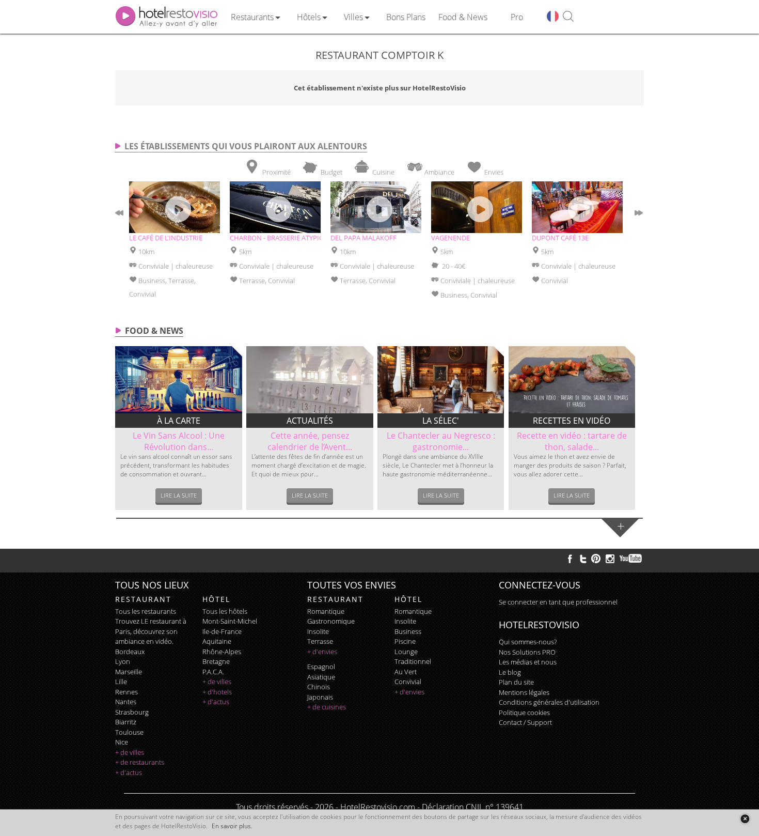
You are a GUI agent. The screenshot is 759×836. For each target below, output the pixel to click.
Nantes (125, 701)
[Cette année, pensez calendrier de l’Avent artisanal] (309, 379)
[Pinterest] (596, 558)
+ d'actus (128, 772)
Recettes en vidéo (571, 420)
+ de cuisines (326, 706)
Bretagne (216, 661)
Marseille (128, 671)
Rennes (126, 691)
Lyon (122, 661)
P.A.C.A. (213, 671)
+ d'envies (322, 651)
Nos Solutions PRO (527, 652)
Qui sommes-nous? (528, 641)
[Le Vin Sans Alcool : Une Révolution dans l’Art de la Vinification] (178, 379)
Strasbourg (132, 712)
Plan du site (516, 682)
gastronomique (331, 621)
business (407, 631)
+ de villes (129, 752)
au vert (405, 671)
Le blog (510, 672)
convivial (407, 681)
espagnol (321, 666)
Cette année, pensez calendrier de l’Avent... (309, 441)
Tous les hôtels (224, 611)
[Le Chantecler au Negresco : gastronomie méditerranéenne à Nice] (440, 379)
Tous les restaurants (145, 611)
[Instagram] (610, 560)
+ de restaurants (139, 762)
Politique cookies (524, 712)
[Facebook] (570, 558)
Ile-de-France (222, 631)
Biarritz (125, 721)
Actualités (310, 420)
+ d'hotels (217, 691)
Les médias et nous (528, 662)
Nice (121, 742)
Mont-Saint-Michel (229, 621)
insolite (318, 631)
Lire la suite (179, 495)
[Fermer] (744, 818)
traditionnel (412, 661)
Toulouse (129, 732)
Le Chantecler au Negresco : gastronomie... (441, 441)
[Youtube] (631, 558)
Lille (121, 681)
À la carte (178, 420)
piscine (405, 641)
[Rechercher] (568, 17)
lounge (406, 651)
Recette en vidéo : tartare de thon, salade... (572, 441)
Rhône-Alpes (221, 651)
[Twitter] (583, 558)
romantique (325, 611)
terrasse (320, 641)
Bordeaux (130, 651)
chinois (318, 686)
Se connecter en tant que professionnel (558, 602)
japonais (320, 697)
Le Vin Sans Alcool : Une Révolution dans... (179, 441)
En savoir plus (231, 826)
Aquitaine (216, 641)
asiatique (321, 677)
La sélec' (440, 420)
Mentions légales (524, 692)
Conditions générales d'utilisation (549, 702)
